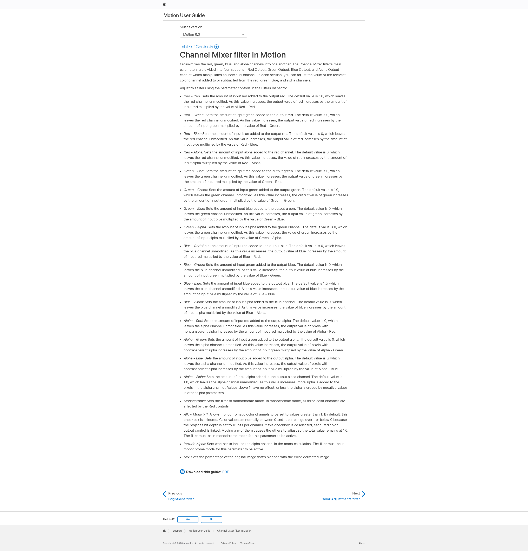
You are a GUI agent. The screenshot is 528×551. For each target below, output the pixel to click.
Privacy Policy (228, 543)
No (211, 519)
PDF (225, 472)
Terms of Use (247, 543)
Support (177, 530)
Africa (362, 543)
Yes (188, 519)
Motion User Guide (184, 15)
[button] (199, 46)
